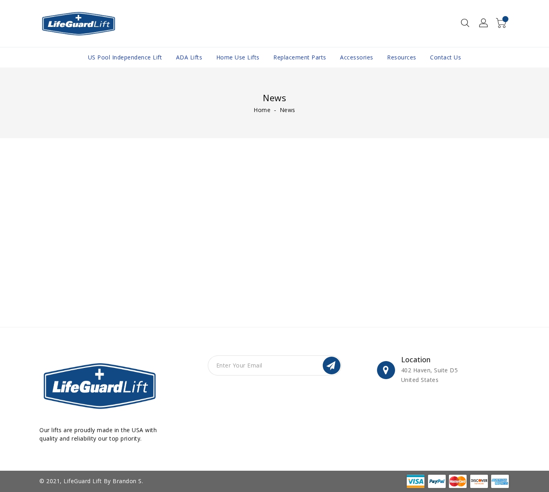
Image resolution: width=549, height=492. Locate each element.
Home (262, 110)
